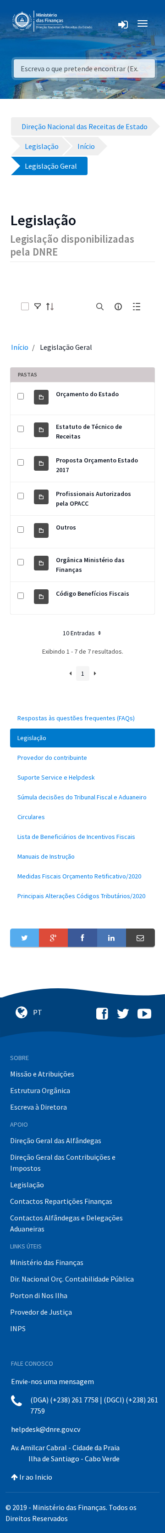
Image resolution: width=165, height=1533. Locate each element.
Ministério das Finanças (46, 1262)
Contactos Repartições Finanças (61, 1201)
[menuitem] (82, 718)
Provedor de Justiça (41, 1311)
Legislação (27, 1184)
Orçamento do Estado (87, 394)
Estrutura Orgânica (40, 1090)
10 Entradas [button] (79, 633)
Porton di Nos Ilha (38, 1295)
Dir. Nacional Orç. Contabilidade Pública (72, 1278)
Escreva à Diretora (38, 1106)
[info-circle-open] (118, 306)
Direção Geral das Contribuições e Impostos (63, 1162)
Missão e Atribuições (42, 1073)
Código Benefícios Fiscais (92, 593)
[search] (100, 306)
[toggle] (38, 306)
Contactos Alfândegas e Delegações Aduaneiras (66, 1223)
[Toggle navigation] (106, 23)
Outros (66, 527)
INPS (18, 1328)
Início (19, 347)
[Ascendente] (52, 306)
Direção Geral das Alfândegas (55, 1140)
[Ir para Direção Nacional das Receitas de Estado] (53, 21)
